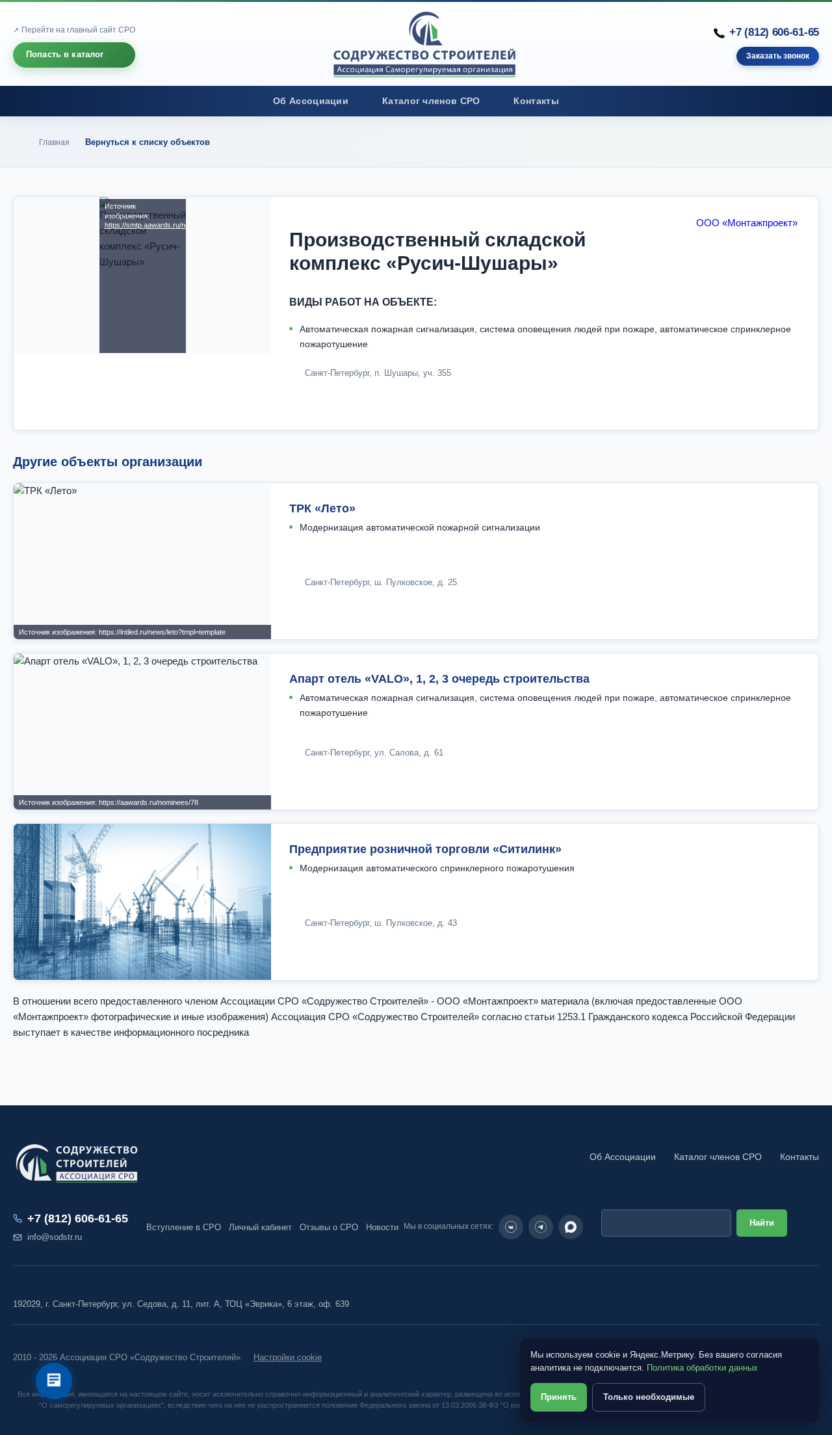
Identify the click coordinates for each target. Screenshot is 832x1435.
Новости (382, 1227)
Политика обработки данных (702, 1368)
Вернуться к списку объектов (147, 142)
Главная (54, 142)
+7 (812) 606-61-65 (774, 32)
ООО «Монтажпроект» (747, 222)
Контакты (536, 101)
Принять (559, 1397)
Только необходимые (648, 1397)
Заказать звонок (777, 56)
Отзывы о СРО (329, 1227)
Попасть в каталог (65, 54)
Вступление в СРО (183, 1227)
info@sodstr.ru (54, 1237)
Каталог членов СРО (431, 101)
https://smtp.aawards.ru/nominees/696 (143, 225)
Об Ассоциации (310, 101)
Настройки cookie (288, 1357)
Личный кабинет (260, 1227)
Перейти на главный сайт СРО (78, 29)
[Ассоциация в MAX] (570, 1227)
